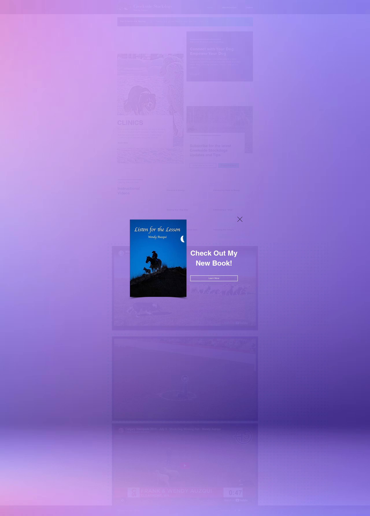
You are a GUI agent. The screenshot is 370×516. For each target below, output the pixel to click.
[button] (239, 219)
